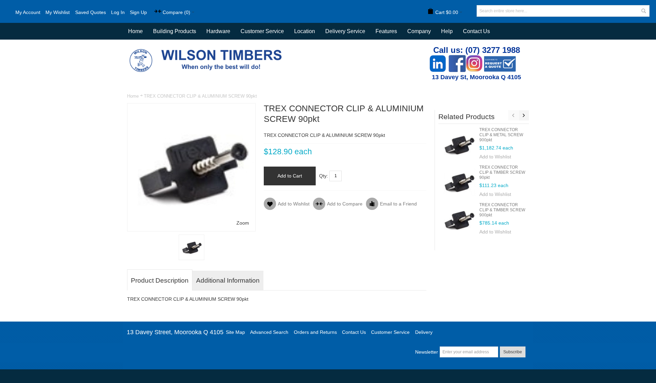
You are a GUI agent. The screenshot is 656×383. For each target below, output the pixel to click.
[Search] (643, 10)
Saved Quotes (90, 12)
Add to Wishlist (495, 156)
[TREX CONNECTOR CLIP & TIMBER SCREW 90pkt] (459, 182)
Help (447, 31)
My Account (27, 12)
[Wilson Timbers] (207, 50)
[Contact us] (500, 58)
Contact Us (476, 31)
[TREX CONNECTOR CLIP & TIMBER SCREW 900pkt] (459, 219)
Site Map (235, 332)
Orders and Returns (315, 332)
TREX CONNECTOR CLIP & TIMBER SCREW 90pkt (502, 172)
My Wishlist (57, 12)
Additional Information (228, 280)
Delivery (424, 332)
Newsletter (426, 352)
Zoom (242, 223)
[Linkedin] (437, 58)
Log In (118, 12)
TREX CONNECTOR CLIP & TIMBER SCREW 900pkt (502, 209)
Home (133, 96)
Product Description (160, 280)
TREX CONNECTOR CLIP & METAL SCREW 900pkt (501, 134)
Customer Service (390, 332)
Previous (513, 115)
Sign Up (138, 12)
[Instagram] (474, 58)
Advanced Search (269, 332)
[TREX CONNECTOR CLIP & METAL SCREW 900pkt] (459, 144)
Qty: (323, 176)
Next (524, 115)
